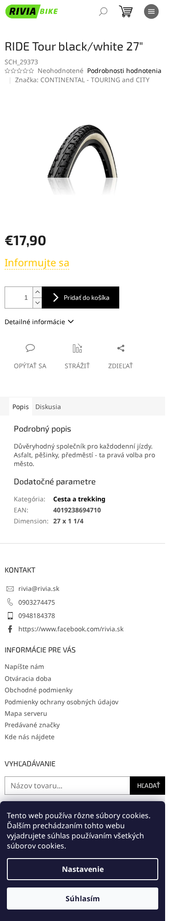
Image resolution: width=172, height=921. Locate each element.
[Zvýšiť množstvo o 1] (37, 292)
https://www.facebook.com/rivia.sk (70, 628)
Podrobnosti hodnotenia (124, 70)
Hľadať (148, 785)
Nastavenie (83, 869)
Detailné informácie (35, 321)
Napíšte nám (24, 666)
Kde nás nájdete (30, 736)
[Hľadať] (103, 11)
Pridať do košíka (87, 297)
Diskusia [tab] (48, 406)
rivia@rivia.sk (38, 588)
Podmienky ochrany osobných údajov (61, 701)
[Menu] (151, 11)
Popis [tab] (20, 406)
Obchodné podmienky (38, 689)
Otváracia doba (28, 678)
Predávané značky (32, 724)
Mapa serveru (26, 713)
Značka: (82, 79)
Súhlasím (83, 898)
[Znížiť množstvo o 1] (37, 303)
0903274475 (36, 602)
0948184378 (36, 615)
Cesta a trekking (79, 498)
